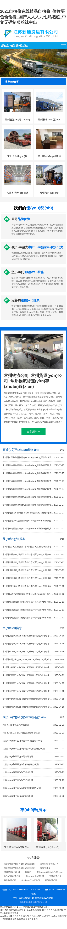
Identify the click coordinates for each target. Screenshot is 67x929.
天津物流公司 (55, 876)
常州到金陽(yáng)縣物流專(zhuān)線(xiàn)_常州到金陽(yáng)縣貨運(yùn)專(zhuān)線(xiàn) (33, 520)
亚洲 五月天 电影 (54, 916)
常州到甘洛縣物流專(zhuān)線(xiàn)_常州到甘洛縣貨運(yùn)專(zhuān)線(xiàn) (33, 481)
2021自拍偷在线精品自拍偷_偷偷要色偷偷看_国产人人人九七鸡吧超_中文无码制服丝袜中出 (33, 17)
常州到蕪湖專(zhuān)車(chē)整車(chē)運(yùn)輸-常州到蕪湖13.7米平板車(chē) (33, 643)
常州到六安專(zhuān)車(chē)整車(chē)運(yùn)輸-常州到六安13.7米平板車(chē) (33, 691)
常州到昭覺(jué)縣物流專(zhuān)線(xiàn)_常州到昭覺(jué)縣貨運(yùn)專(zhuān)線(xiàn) (33, 513)
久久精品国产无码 (37, 916)
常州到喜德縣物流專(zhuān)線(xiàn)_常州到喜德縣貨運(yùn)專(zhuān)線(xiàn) (33, 505)
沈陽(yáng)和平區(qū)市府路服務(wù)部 (33, 764)
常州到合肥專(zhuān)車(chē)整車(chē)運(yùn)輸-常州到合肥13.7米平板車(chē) (33, 636)
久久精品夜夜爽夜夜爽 (27, 919)
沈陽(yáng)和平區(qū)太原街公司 (33, 796)
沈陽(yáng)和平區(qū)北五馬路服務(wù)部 (33, 788)
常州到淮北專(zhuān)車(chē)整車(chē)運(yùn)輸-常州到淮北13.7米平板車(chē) (33, 699)
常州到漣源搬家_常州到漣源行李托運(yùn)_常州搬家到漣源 (33, 578)
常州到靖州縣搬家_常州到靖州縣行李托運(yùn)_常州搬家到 (33, 618)
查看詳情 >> (33, 431)
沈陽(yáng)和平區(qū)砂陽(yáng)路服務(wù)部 (33, 748)
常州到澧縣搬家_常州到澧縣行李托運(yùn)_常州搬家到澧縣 (33, 562)
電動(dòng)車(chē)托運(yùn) (49, 872)
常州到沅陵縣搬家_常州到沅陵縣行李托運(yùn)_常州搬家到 (33, 610)
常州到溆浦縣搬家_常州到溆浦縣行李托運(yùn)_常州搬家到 (33, 602)
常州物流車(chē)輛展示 (16, 847)
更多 (62, 449)
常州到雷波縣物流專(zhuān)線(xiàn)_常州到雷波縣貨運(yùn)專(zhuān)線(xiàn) (33, 465)
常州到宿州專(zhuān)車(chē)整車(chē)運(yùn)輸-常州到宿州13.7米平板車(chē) (33, 683)
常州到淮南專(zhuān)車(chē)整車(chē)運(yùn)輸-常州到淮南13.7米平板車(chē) (33, 667)
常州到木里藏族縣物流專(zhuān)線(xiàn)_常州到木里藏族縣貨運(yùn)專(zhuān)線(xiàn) (33, 457)
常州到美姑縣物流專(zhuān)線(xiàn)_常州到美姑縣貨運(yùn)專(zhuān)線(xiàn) (33, 473)
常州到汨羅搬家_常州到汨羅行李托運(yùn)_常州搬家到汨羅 (33, 570)
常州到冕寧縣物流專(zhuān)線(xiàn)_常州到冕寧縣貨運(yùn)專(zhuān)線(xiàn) (33, 497)
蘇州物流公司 (10, 880)
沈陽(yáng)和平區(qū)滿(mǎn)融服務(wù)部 (33, 741)
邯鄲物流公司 (51, 880)
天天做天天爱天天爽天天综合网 (14, 916)
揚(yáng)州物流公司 (35, 876)
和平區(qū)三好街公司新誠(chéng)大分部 (33, 733)
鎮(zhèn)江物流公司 (30, 880)
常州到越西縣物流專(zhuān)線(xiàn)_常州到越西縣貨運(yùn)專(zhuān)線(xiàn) (33, 489)
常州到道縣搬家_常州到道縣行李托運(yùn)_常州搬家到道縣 (33, 554)
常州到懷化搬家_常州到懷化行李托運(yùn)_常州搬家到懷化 (33, 586)
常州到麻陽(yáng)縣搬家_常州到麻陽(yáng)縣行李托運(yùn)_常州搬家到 (33, 594)
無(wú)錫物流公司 (12, 876)
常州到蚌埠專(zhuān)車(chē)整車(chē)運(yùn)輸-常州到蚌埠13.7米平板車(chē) (33, 651)
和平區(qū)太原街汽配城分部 (33, 725)
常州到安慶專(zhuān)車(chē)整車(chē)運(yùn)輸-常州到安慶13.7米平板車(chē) (33, 675)
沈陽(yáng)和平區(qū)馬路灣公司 (33, 756)
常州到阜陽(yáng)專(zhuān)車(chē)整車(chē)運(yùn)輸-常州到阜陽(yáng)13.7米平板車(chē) (33, 659)
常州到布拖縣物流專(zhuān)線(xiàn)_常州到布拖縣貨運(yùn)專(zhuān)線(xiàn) (33, 528)
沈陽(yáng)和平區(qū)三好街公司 (33, 772)
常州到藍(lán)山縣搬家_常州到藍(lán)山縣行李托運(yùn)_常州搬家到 (33, 546)
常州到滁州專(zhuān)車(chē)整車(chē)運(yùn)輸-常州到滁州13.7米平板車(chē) (33, 707)
